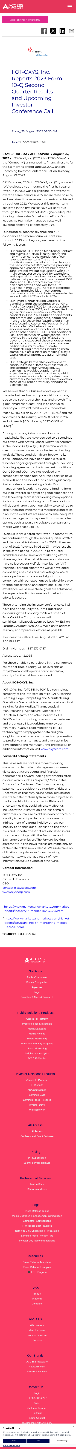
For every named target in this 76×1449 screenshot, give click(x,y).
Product (37, 1293)
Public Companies (37, 977)
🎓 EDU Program (37, 1272)
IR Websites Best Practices (37, 1225)
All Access (37, 1131)
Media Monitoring (37, 1038)
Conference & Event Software (37, 1136)
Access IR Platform (37, 1080)
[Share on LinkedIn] (62, 31)
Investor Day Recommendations (37, 1240)
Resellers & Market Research (37, 997)
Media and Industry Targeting (37, 1043)
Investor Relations (37, 1335)
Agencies (37, 987)
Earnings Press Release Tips (37, 1235)
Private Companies (37, 982)
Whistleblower (37, 1109)
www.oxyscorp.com (54, 749)
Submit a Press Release (37, 1162)
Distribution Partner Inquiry (37, 1422)
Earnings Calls (37, 1094)
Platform (37, 1298)
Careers (37, 1340)
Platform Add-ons (37, 1189)
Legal (37, 992)
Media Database (37, 1028)
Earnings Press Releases (37, 1099)
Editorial (37, 1412)
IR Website (37, 1084)
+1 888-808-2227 (37, 1398)
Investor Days (37, 1104)
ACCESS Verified (37, 1058)
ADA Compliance (37, 1089)
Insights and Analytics (37, 1053)
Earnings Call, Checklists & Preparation (37, 1230)
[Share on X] (53, 31)
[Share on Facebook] (44, 31)
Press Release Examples (37, 1267)
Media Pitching (37, 1033)
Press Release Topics (37, 1210)
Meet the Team (37, 1330)
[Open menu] (70, 6)
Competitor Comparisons (37, 1220)
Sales (37, 1403)
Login (37, 1393)
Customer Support (37, 1408)
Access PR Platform (37, 1018)
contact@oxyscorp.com (19, 887)
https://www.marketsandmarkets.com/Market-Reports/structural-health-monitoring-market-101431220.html (36, 923)
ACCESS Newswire (37, 1361)
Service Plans (37, 1184)
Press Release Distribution (37, 1023)
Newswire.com (37, 1366)
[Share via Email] (71, 31)
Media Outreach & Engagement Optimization (37, 1215)
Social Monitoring (37, 1048)
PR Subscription (37, 1157)
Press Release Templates (37, 1262)
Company (37, 1303)
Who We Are (37, 1325)
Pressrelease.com (37, 1371)
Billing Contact (37, 1417)
